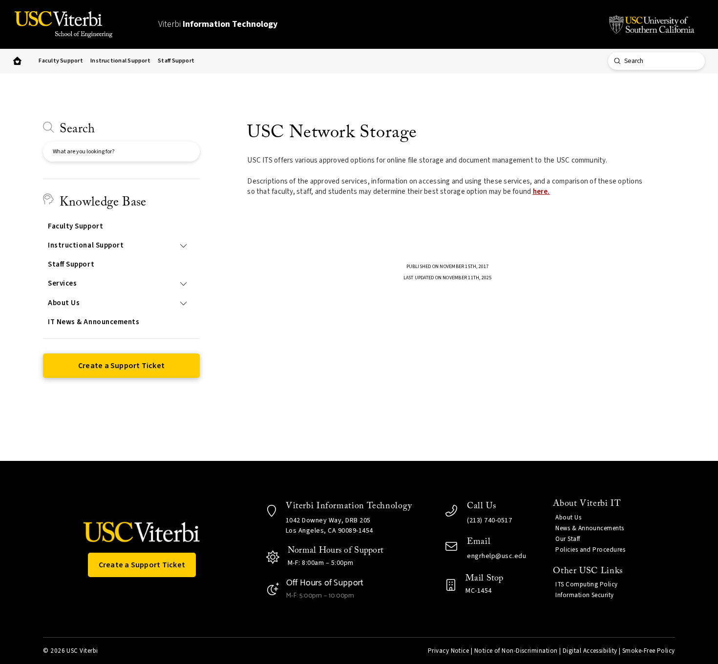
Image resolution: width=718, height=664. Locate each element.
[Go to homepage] (17, 61)
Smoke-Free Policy (648, 650)
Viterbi (217, 24)
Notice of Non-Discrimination (516, 650)
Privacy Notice (448, 650)
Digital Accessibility (590, 650)
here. (541, 192)
